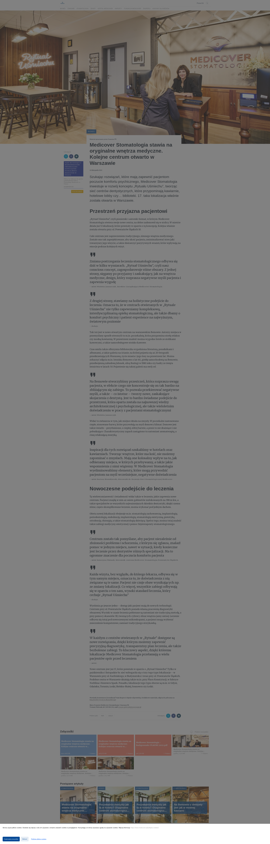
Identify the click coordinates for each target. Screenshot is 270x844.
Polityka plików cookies (38, 839)
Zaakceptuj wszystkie (11, 839)
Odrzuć (24, 839)
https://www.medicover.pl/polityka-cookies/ (145, 828)
